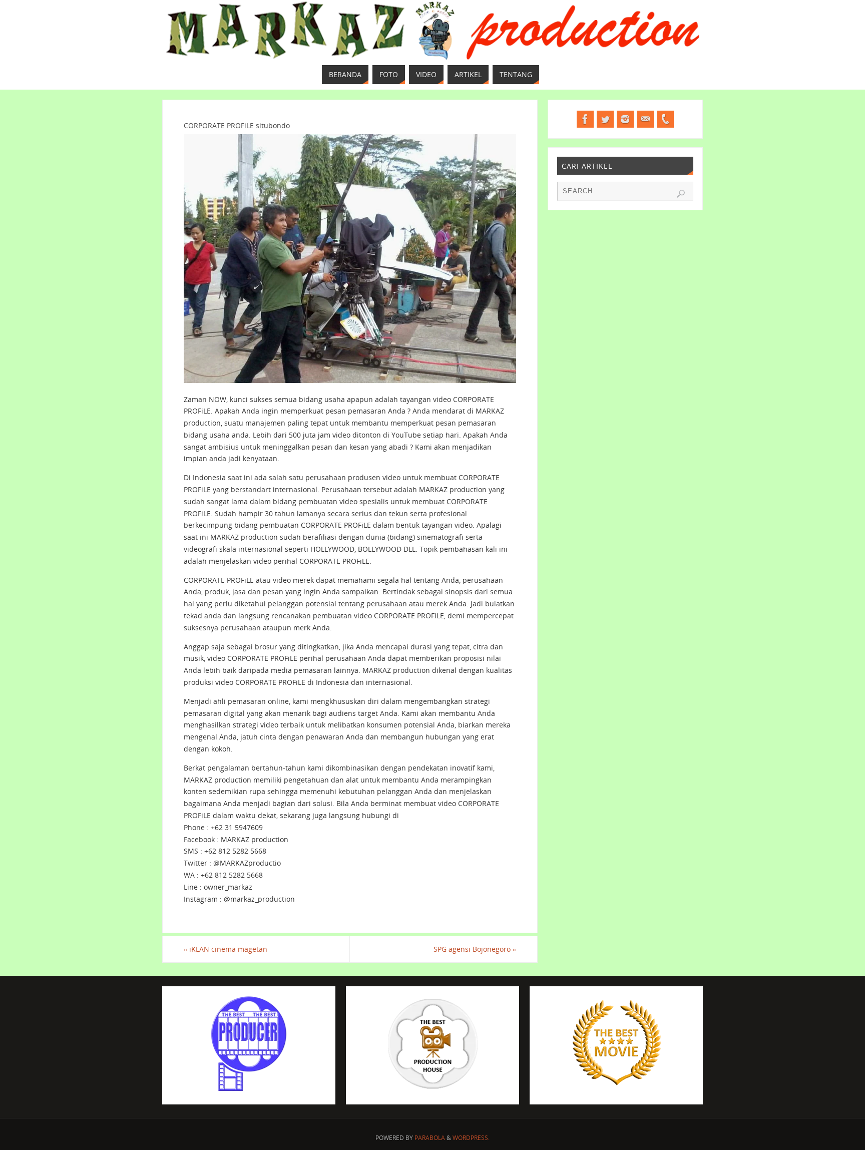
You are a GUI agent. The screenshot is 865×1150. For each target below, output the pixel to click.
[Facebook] (585, 119)
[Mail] (645, 119)
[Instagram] (625, 119)
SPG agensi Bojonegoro (475, 949)
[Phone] (665, 119)
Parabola (429, 1137)
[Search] (681, 194)
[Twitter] (605, 119)
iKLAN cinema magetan (225, 949)
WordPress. (471, 1137)
